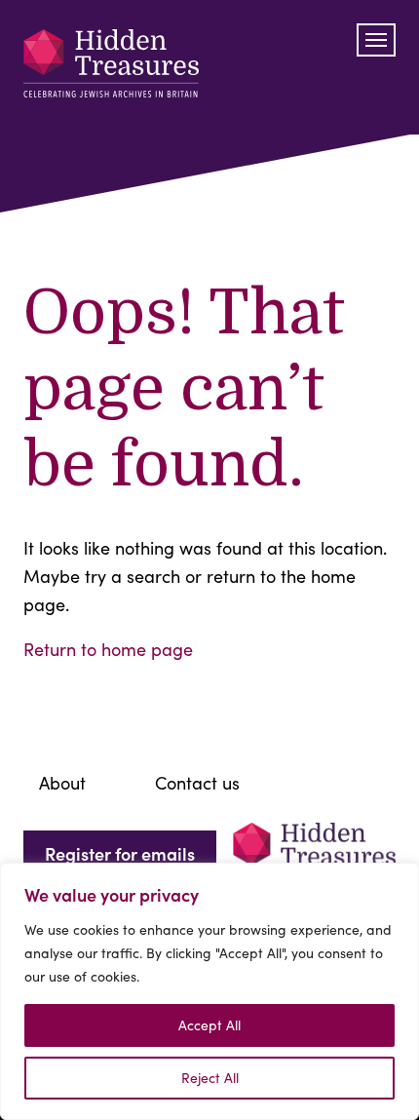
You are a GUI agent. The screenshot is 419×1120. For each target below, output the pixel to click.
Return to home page (108, 649)
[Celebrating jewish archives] (111, 67)
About (62, 782)
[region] (209, 991)
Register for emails (120, 853)
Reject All (210, 1077)
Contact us (197, 782)
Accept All (209, 1025)
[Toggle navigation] (376, 40)
